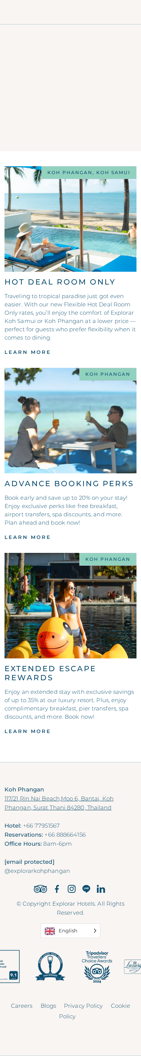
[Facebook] (57, 889)
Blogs (48, 1005)
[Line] (86, 889)
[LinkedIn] (101, 889)
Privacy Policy (83, 1005)
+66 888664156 (64, 834)
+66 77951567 (41, 825)
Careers (22, 1005)
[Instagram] (71, 889)
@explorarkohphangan (37, 870)
